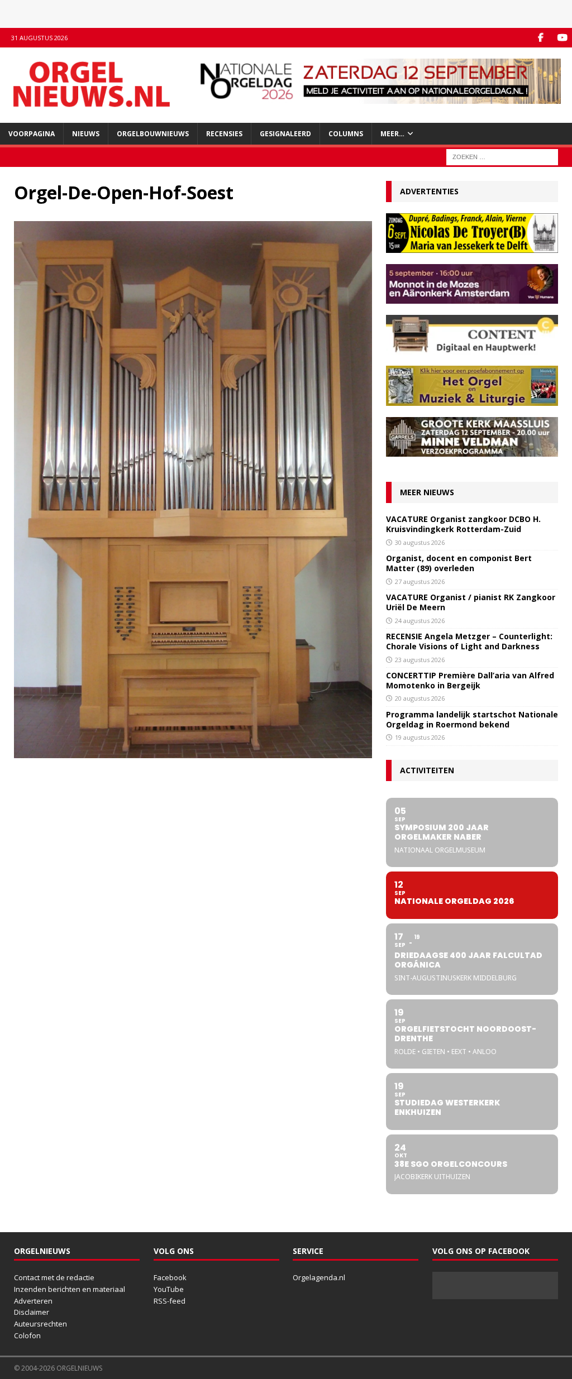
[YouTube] (562, 37)
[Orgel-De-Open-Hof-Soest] (193, 751)
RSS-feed (169, 1301)
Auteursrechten (40, 1324)
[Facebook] (540, 37)
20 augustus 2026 (420, 698)
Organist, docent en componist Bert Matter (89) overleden (459, 563)
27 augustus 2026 (420, 581)
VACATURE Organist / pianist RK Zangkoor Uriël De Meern (470, 602)
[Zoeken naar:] (502, 156)
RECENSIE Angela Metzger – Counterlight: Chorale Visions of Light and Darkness (469, 641)
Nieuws (85, 133)
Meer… (392, 133)
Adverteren (33, 1301)
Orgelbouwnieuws (153, 133)
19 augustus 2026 (420, 737)
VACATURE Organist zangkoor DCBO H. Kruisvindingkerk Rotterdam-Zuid (463, 524)
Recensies (224, 133)
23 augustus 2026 (420, 659)
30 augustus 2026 (420, 542)
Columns (345, 133)
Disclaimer (31, 1312)
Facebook (170, 1277)
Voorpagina (31, 133)
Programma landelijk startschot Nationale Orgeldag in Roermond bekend (472, 719)
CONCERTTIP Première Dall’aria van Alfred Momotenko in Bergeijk (470, 680)
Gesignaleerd (285, 133)
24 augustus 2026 (420, 620)
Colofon (27, 1335)
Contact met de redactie (54, 1277)
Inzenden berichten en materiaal (69, 1289)
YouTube (169, 1289)
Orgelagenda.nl (319, 1277)
